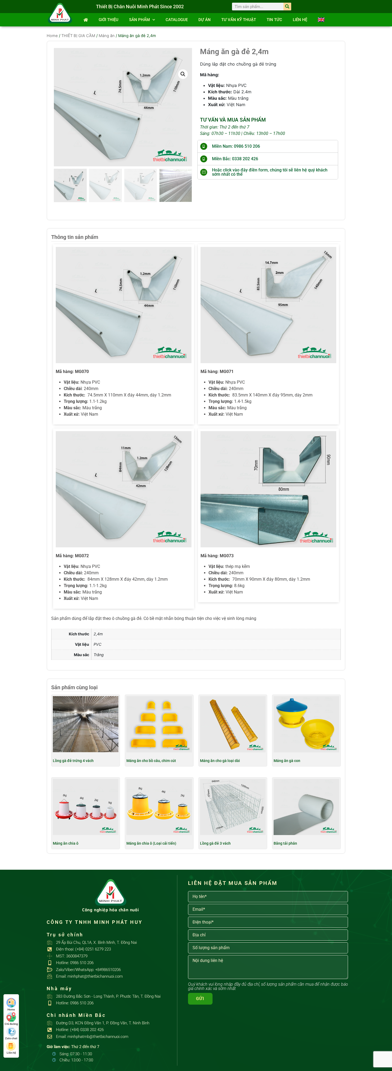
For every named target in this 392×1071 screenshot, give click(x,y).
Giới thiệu (108, 19)
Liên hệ (300, 19)
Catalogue (177, 19)
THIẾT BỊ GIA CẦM (78, 35)
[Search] (287, 6)
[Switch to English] (321, 19)
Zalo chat (11, 1038)
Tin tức (274, 19)
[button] (183, 74)
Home (52, 35)
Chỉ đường (11, 1023)
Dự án (204, 19)
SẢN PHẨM (139, 19)
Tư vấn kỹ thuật (238, 19)
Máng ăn (107, 35)
